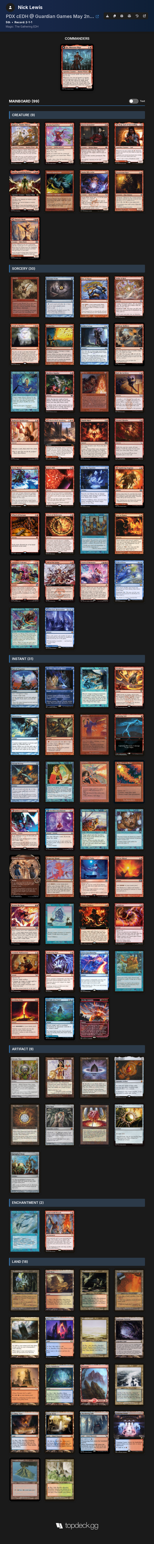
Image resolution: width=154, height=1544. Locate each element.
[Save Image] (107, 15)
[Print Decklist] (121, 15)
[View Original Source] (144, 15)
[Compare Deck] (129, 15)
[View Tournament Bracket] (97, 16)
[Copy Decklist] (114, 15)
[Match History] (137, 15)
